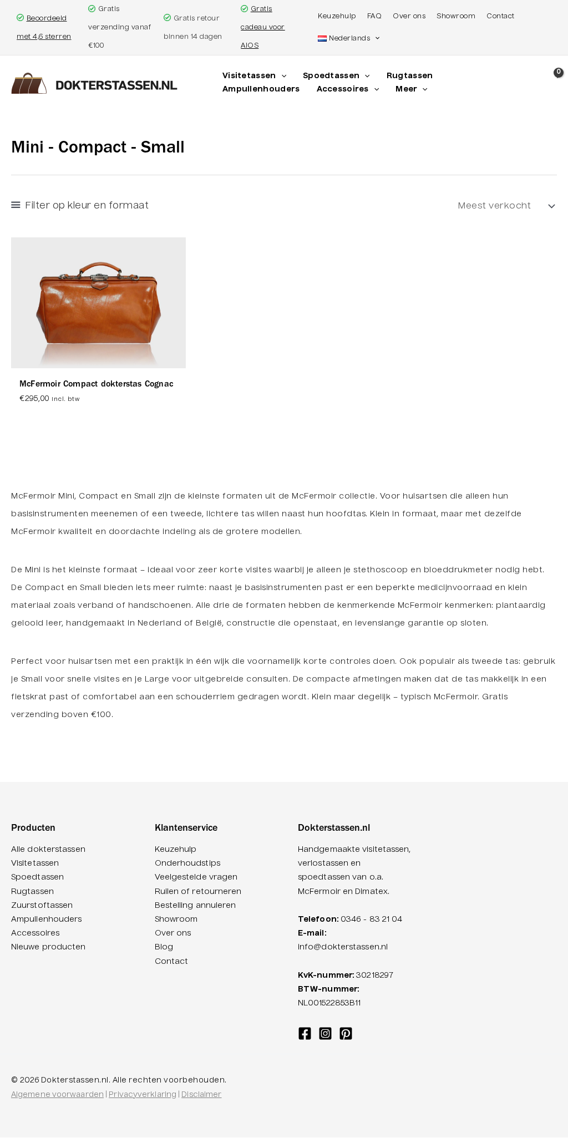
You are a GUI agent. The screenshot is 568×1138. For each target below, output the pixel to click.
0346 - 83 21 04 (372, 919)
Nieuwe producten (48, 947)
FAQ (374, 16)
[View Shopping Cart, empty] (556, 85)
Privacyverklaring (142, 1095)
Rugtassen (32, 892)
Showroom (456, 16)
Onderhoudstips (187, 863)
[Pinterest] (346, 1033)
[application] (281, 76)
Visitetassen (35, 863)
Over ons (409, 16)
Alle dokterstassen (48, 850)
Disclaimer (201, 1095)
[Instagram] (325, 1033)
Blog (164, 947)
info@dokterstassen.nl (343, 947)
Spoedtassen (37, 877)
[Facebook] (305, 1033)
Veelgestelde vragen (196, 877)
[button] (374, 39)
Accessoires (35, 933)
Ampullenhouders (46, 919)
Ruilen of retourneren (198, 892)
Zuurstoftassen (42, 906)
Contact (500, 16)
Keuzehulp (337, 16)
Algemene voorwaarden (57, 1095)
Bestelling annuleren (195, 906)
